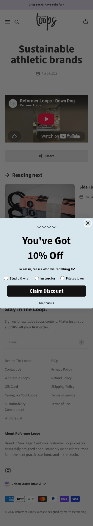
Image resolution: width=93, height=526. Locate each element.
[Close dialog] (87, 223)
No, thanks (46, 302)
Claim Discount (47, 291)
